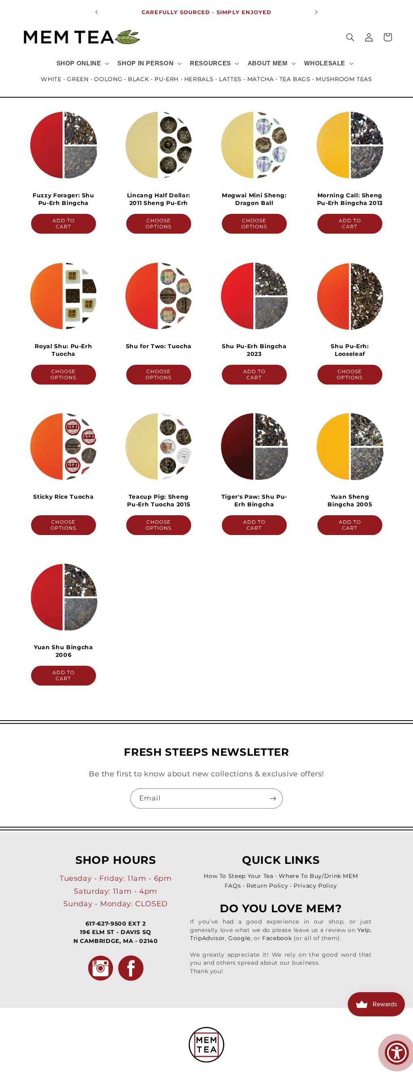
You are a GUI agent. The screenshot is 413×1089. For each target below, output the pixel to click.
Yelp (363, 930)
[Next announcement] (316, 12)
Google (239, 938)
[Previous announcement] (96, 12)
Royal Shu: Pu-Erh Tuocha (63, 350)
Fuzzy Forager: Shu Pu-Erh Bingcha (63, 199)
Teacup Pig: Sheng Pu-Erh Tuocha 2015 (158, 500)
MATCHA (260, 79)
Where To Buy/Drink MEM (318, 876)
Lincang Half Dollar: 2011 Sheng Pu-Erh (158, 199)
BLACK (138, 79)
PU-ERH (166, 79)
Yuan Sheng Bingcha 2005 (349, 500)
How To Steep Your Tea (238, 876)
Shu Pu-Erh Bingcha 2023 (254, 350)
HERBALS (198, 79)
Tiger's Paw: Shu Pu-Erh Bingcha (254, 500)
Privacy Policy (315, 885)
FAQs (233, 885)
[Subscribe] (273, 798)
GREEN (77, 79)
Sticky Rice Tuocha (63, 496)
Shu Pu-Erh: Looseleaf (350, 350)
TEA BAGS (295, 79)
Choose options (158, 223)
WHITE (51, 79)
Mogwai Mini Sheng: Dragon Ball (254, 199)
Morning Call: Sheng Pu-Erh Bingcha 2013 (350, 199)
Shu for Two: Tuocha (159, 346)
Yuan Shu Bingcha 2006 (63, 651)
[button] (82, 63)
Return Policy (267, 885)
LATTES (230, 79)
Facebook (277, 938)
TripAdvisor (207, 938)
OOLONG (108, 79)
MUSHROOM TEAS (344, 79)
